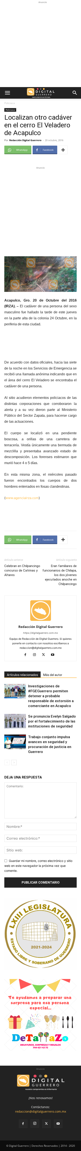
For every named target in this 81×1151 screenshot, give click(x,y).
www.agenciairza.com (22, 498)
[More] (63, 150)
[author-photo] (40, 621)
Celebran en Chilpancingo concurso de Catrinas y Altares (22, 570)
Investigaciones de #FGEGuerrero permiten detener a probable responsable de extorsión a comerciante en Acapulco (51, 696)
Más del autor (52, 675)
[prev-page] (7, 762)
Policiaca (9, 103)
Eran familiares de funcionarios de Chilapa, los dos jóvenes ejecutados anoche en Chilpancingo (59, 575)
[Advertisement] (40, 45)
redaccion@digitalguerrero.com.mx (40, 1111)
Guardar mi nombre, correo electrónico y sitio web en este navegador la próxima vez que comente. (38, 865)
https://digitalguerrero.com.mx (40, 632)
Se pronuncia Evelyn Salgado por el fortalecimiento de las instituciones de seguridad (52, 721)
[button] (7, 93)
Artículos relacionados (22, 675)
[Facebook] (26, 655)
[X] (45, 655)
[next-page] (14, 762)
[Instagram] (36, 655)
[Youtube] (54, 655)
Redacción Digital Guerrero (25, 140)
